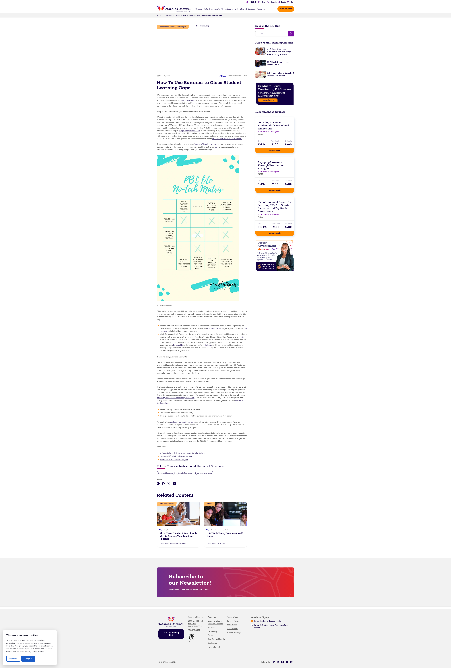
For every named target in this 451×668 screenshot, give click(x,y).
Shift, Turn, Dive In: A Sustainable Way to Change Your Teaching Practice (178, 536)
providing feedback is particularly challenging (176, 398)
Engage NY (178, 345)
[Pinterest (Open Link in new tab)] (291, 662)
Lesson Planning (165, 473)
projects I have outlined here (182, 422)
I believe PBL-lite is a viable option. (227, 139)
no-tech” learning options (206, 144)
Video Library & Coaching (245, 9)
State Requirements (212, 9)
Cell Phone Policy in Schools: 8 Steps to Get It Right (280, 74)
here (217, 147)
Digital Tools (221, 543)
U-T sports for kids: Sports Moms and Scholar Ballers (182, 453)
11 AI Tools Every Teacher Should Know (225, 535)
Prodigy (242, 337)
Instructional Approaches (178, 543)
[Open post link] (178, 514)
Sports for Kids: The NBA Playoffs (174, 459)
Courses (198, 9)
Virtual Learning (204, 473)
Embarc (208, 345)
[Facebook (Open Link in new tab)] (287, 662)
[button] (281, 2)
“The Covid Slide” (187, 100)
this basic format (214, 328)
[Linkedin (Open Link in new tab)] (274, 662)
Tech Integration (185, 473)
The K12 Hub (168, 15)
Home (159, 15)
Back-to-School (164, 543)
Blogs (178, 15)
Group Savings (227, 9)
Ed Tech (210, 504)
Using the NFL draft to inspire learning (176, 456)
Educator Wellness (167, 504)
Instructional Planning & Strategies (173, 27)
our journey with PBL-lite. (189, 130)
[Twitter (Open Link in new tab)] (278, 662)
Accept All (29, 658)
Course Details (277, 150)
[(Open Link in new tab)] (198, 228)
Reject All (14, 658)
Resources (261, 9)
